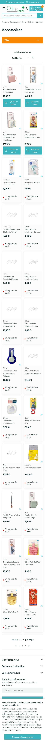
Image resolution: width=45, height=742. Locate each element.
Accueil (4, 22)
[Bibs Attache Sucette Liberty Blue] (33, 75)
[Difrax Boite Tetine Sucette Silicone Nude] (33, 356)
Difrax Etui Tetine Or (10, 612)
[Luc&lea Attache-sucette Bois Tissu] (11, 167)
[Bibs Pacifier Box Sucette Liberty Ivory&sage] (11, 120)
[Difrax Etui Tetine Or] (11, 597)
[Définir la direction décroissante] (32, 58)
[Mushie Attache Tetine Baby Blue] (11, 500)
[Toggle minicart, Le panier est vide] (32, 8)
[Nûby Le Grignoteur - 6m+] (33, 406)
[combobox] (19, 15)
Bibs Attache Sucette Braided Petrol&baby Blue (11, 564)
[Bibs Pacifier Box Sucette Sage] (33, 500)
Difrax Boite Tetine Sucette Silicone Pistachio (10, 373)
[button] (22, 40)
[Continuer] (28, 645)
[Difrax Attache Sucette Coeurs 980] (33, 120)
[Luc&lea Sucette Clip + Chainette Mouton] (11, 214)
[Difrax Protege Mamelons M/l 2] (11, 406)
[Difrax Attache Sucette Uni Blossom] (11, 262)
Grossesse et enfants (18, 22)
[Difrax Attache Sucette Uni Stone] (33, 262)
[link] (16, 645)
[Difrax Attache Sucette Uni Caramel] (33, 214)
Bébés (30, 22)
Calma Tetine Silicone (33, 467)
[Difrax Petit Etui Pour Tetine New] (33, 547)
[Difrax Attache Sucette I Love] (33, 597)
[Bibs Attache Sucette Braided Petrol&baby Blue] (11, 547)
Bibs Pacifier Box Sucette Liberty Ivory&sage (9, 137)
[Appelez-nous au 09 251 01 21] (27, 8)
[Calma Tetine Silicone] (33, 453)
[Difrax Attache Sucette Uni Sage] (33, 309)
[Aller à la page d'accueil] (16, 8)
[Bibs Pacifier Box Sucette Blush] (11, 75)
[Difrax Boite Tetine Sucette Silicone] (11, 309)
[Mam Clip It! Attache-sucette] (33, 167)
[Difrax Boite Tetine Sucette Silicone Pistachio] (11, 356)
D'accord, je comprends (22, 737)
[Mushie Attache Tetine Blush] (11, 453)
